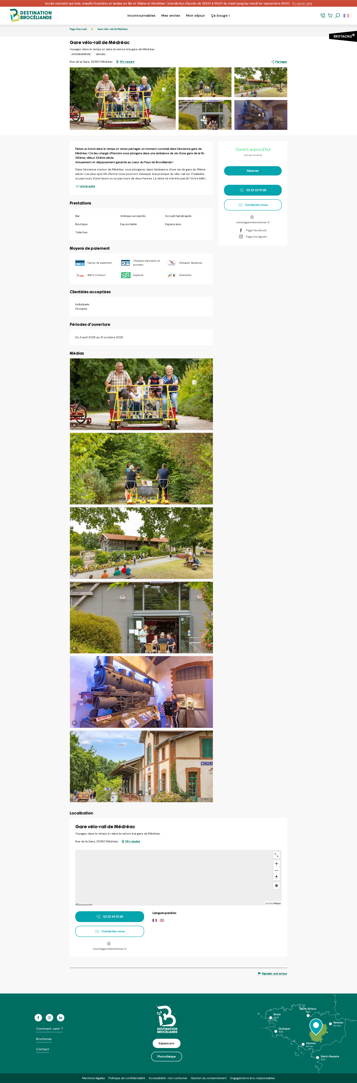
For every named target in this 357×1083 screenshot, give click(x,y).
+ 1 (261, 114)
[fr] (346, 15)
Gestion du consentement (209, 1078)
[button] (338, 16)
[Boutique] (330, 17)
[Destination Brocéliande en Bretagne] (27, 16)
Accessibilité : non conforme (168, 1078)
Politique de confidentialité (127, 1078)
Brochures (44, 1039)
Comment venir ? (49, 1028)
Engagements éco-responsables (252, 1078)
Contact (42, 1049)
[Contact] (323, 17)
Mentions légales (93, 1078)
